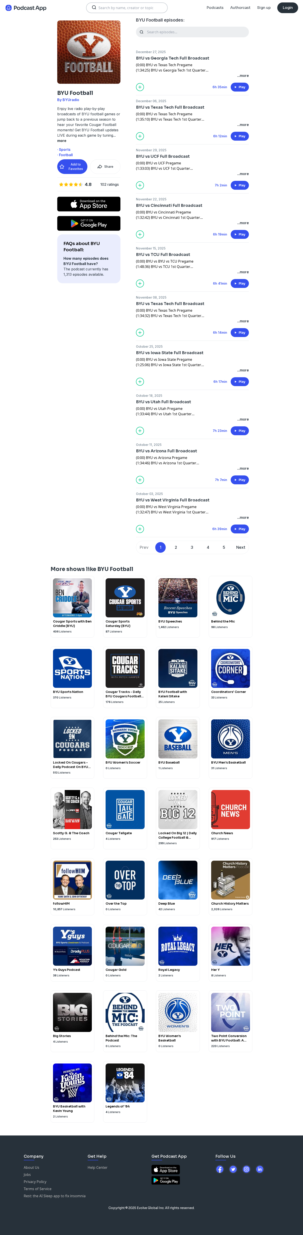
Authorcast (240, 7)
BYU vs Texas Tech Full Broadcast (170, 107)
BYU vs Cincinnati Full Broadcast (169, 205)
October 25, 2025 (149, 346)
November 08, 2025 (151, 297)
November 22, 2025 (151, 199)
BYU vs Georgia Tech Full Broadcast (172, 58)
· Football (65, 155)
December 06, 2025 (151, 101)
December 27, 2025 (151, 52)
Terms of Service (37, 1188)
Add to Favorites (76, 166)
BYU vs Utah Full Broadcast (163, 401)
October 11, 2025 (148, 445)
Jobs (27, 1174)
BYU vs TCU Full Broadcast (163, 254)
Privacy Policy (35, 1181)
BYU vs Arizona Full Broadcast (166, 451)
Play (242, 87)
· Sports (64, 149)
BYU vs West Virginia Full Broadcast (172, 500)
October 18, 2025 (149, 395)
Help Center (98, 1167)
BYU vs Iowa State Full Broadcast (169, 352)
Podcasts (215, 7)
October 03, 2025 (149, 494)
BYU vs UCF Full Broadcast (163, 156)
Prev (144, 547)
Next (240, 547)
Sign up (264, 7)
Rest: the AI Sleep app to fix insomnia (55, 1195)
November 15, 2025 (150, 248)
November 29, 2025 (151, 150)
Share (108, 166)
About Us (31, 1167)
